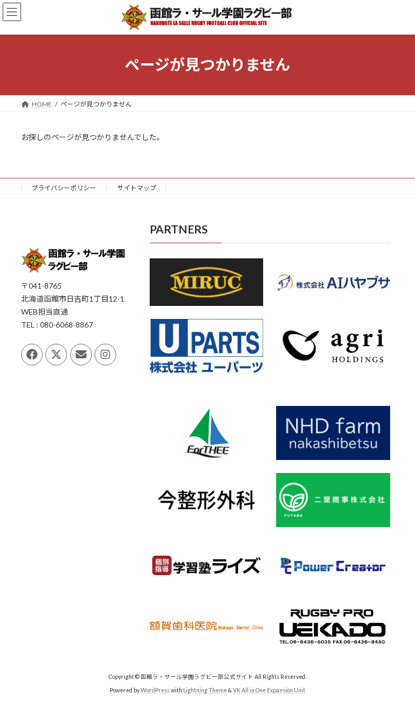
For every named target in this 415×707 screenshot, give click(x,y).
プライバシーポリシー (63, 188)
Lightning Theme (205, 690)
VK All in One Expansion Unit (269, 690)
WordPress (155, 690)
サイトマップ (136, 188)
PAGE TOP (395, 674)
